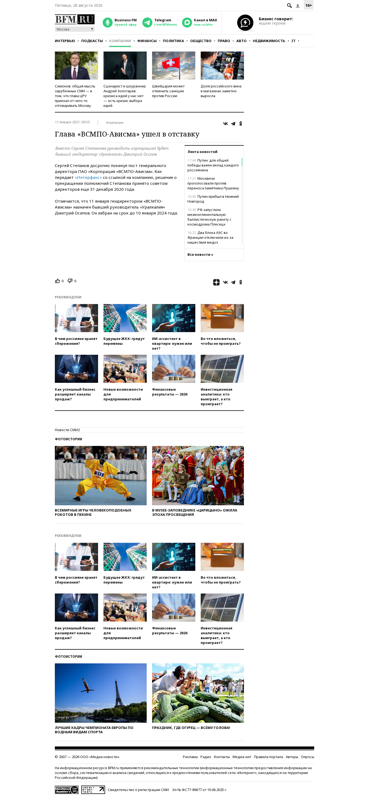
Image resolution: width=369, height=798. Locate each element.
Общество (201, 40)
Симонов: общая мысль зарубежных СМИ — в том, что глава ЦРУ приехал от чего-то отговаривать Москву (75, 96)
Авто (241, 40)
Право (224, 40)
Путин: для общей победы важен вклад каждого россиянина (213, 165)
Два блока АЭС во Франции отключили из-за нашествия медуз (210, 237)
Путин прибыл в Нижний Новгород (213, 199)
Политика (173, 40)
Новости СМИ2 (67, 429)
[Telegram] (233, 123)
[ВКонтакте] (225, 123)
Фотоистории (68, 439)
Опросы (307, 756)
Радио (205, 756)
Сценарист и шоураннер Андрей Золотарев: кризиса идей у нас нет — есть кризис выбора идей (124, 96)
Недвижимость (269, 40)
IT (293, 40)
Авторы (292, 756)
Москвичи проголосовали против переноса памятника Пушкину (213, 183)
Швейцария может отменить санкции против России (168, 91)
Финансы (147, 40)
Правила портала (268, 756)
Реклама (190, 756)
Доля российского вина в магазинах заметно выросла (221, 91)
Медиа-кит (242, 756)
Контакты (222, 756)
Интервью (65, 40)
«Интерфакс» (88, 177)
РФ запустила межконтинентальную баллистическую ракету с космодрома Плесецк (209, 217)
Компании (120, 40)
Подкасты (92, 40)
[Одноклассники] (240, 123)
